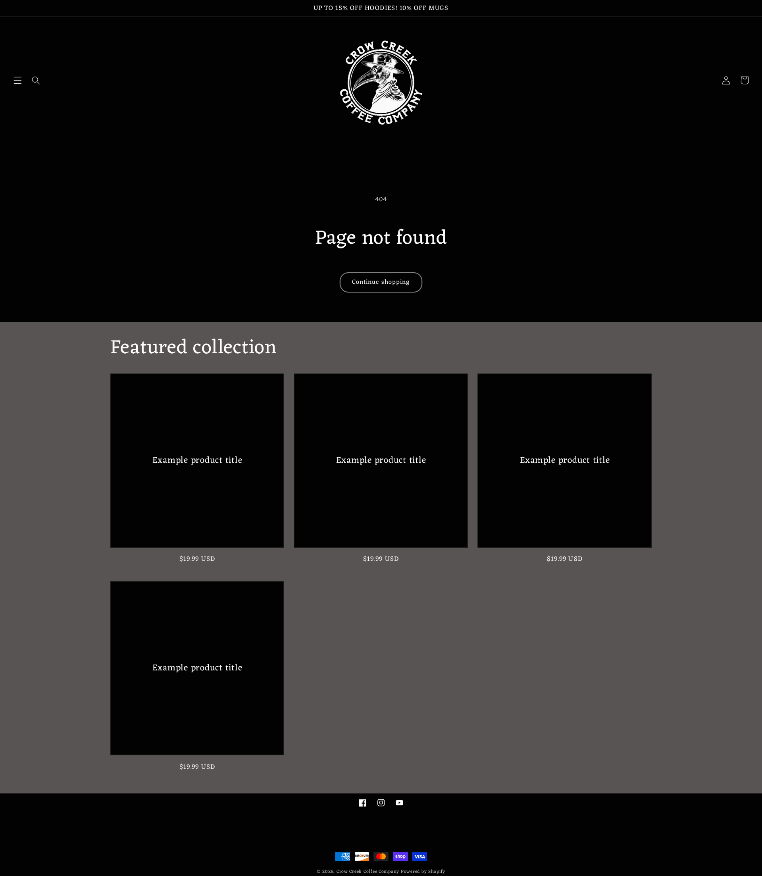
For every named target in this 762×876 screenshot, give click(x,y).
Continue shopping (381, 282)
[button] (17, 80)
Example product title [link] (197, 460)
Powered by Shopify (423, 872)
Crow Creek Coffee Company (368, 872)
